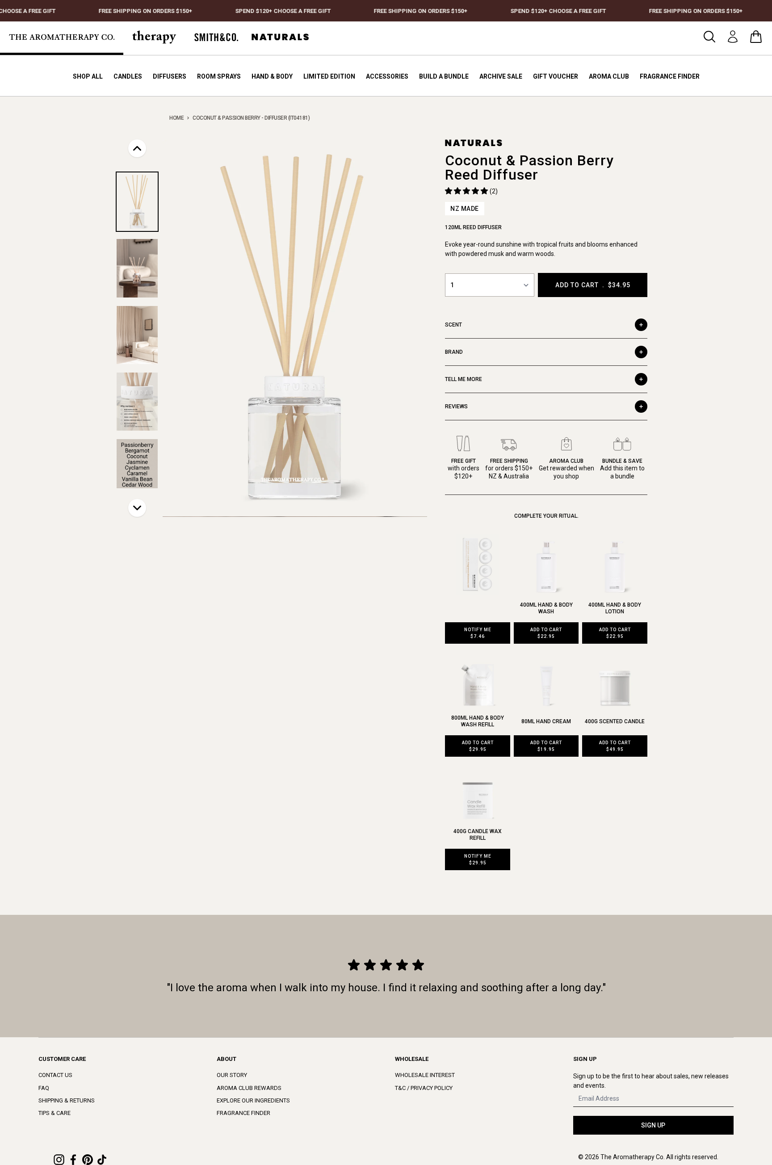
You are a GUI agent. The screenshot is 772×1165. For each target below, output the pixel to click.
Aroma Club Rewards (249, 1088)
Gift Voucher (555, 76)
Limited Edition (329, 76)
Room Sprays (219, 76)
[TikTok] (101, 1159)
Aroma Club (609, 76)
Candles (127, 76)
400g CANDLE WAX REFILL (477, 834)
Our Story (232, 1075)
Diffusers (169, 76)
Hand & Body (272, 76)
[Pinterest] (87, 1159)
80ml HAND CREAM (546, 721)
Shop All (88, 76)
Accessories (387, 76)
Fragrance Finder (670, 76)
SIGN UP (653, 1125)
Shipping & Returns (66, 1100)
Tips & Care (54, 1113)
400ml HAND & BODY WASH (546, 608)
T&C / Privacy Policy (424, 1088)
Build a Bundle (444, 76)
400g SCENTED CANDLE (615, 721)
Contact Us (55, 1075)
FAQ (43, 1088)
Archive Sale (500, 76)
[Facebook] (73, 1159)
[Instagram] (59, 1159)
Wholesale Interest (425, 1075)
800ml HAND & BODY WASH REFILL (477, 721)
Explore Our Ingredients (253, 1100)
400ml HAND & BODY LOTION (614, 608)
